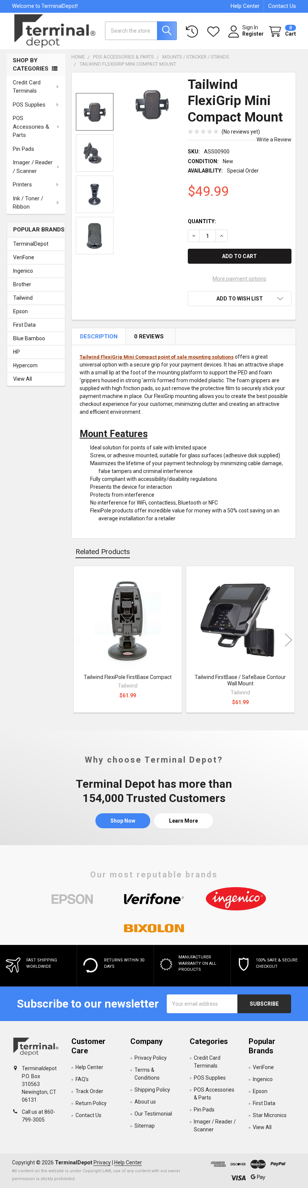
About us (145, 1102)
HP (16, 352)
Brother (22, 284)
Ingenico (23, 271)
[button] (239, 298)
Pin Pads (23, 149)
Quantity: (202, 221)
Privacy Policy (150, 1058)
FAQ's (82, 1079)
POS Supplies (29, 104)
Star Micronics (270, 1115)
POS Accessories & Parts (31, 126)
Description (99, 336)
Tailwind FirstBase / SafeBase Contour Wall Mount (240, 680)
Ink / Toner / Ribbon (28, 202)
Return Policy (91, 1103)
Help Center (245, 6)
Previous (78, 640)
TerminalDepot (30, 244)
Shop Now (122, 821)
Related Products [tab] (102, 551)
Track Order (89, 1091)
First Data (24, 325)
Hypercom (25, 365)
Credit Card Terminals (27, 87)
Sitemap (144, 1126)
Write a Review (274, 140)
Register (253, 34)
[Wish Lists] (214, 32)
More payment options (239, 279)
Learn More (183, 821)
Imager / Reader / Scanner (33, 166)
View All (22, 379)
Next (288, 640)
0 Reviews (149, 336)
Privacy (102, 1162)
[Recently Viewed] (193, 32)
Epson (20, 311)
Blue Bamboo (29, 338)
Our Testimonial (153, 1114)
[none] (152, 104)
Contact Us (282, 6)
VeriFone (23, 257)
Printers (22, 184)
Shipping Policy (152, 1090)
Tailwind (23, 298)
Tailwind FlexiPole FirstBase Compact (128, 677)
